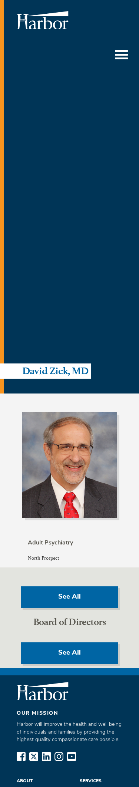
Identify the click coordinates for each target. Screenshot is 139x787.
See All (69, 596)
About (25, 781)
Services (91, 781)
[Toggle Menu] (121, 55)
